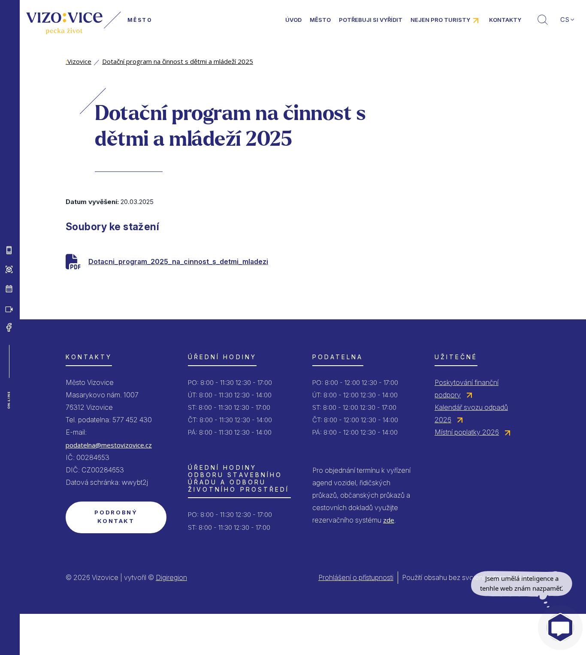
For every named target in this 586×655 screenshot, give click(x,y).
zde (388, 520)
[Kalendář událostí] (9, 289)
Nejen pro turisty (440, 19)
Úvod (293, 19)
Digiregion (171, 577)
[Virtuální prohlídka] (9, 269)
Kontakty (505, 19)
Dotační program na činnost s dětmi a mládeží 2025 (177, 61)
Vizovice (78, 61)
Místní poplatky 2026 (467, 432)
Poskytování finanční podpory (466, 388)
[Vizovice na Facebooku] (9, 327)
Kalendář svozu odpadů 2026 (471, 413)
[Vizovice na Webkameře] (9, 308)
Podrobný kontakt (115, 516)
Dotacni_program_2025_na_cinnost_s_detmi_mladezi (178, 261)
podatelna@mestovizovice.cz (109, 445)
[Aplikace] (9, 250)
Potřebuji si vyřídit (370, 19)
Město (320, 19)
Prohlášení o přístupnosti (355, 577)
